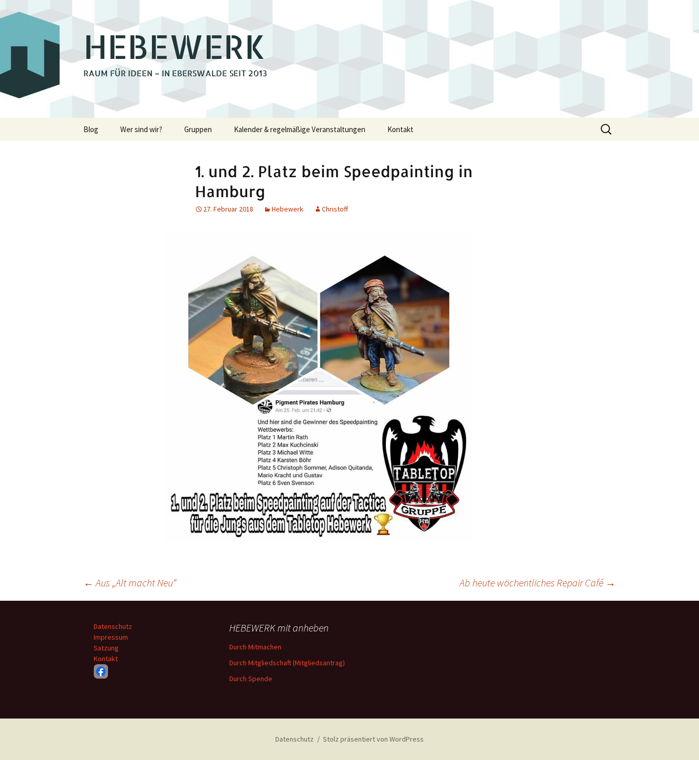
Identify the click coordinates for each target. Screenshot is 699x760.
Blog (90, 129)
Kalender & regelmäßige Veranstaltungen (299, 129)
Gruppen (198, 129)
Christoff (335, 209)
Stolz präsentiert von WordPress (373, 739)
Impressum (111, 637)
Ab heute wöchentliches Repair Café (538, 582)
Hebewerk (287, 209)
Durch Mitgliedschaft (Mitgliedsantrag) (287, 662)
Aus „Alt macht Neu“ (130, 582)
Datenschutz (113, 626)
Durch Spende (250, 678)
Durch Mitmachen (255, 646)
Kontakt (400, 129)
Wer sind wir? (141, 129)
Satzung (106, 647)
